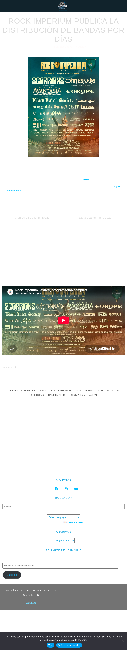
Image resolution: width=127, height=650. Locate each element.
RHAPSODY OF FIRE (56, 395)
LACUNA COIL (112, 390)
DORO (79, 390)
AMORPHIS (13, 390)
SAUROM (92, 395)
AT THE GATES (28, 390)
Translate (76, 522)
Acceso (31, 603)
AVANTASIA (43, 390)
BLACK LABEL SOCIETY (62, 390)
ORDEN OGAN (37, 395)
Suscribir (12, 574)
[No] (123, 641)
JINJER (85, 179)
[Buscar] (121, 507)
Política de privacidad (69, 645)
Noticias (81, 46)
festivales (89, 390)
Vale (50, 645)
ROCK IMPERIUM (77, 395)
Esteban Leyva (63, 46)
